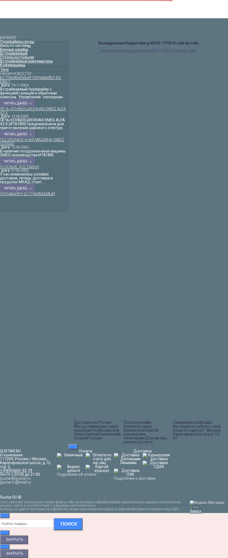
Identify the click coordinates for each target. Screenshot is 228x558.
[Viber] (100, 411)
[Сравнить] (143, 205)
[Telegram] (116, 411)
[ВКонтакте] (77, 411)
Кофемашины (12, 65)
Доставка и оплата (114, 6)
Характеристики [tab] (89, 234)
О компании (11, 455)
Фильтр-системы (15, 45)
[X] (93, 411)
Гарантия (114, 10)
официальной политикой (74, 505)
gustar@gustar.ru (152, 28)
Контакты (114, 2)
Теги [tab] (4, 69)
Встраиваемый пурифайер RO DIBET (30, 80)
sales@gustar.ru (151, 34)
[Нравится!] (154, 205)
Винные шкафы (14, 49)
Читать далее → (18, 103)
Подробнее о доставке (135, 478)
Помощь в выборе (114, 14)
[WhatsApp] (108, 411)
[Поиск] (199, 507)
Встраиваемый (14, 53)
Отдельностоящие (17, 57)
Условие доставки (19, 167)
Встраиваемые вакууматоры (26, 61)
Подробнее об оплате (76, 474)
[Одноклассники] (85, 411)
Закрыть (14, 540)
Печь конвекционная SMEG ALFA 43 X (33, 111)
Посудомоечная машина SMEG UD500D (32, 141)
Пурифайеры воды (17, 41)
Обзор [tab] (81, 228)
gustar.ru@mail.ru (15, 482)
